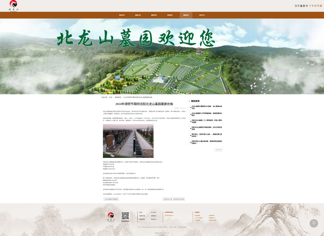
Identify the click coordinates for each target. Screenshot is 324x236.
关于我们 (154, 212)
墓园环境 (154, 15)
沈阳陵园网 (197, 215)
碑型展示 (170, 15)
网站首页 (122, 15)
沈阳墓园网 (211, 215)
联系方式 (202, 15)
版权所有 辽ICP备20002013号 (162, 233)
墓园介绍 (138, 15)
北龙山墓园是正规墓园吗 (111, 199)
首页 (110, 97)
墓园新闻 (118, 97)
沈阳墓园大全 (212, 217)
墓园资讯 (186, 15)
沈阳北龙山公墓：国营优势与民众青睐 (174, 199)
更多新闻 (218, 150)
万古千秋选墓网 (198, 217)
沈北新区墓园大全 (169, 215)
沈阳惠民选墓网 (212, 220)
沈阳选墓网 (197, 220)
